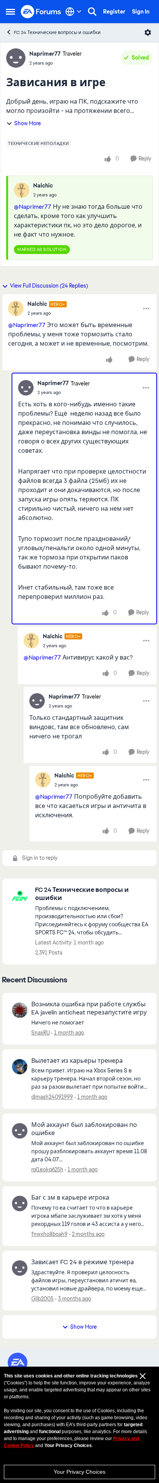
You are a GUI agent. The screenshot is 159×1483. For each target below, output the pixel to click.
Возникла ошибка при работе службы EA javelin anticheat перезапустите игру (89, 1008)
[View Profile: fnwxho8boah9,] (19, 1203)
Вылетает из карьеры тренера (77, 1061)
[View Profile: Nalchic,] (21, 190)
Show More (27, 123)
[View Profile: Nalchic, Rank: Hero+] (16, 308)
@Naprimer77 (32, 207)
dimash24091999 (52, 1096)
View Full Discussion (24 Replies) (49, 285)
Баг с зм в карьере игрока (70, 1198)
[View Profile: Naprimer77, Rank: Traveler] (15, 58)
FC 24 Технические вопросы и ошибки (57, 32)
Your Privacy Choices (79, 1472)
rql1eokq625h (47, 1169)
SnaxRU (40, 1032)
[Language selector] (73, 11)
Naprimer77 (45, 53)
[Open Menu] (147, 32)
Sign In (140, 11)
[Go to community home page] (41, 12)
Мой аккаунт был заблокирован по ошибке (84, 1129)
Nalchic (43, 185)
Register (114, 11)
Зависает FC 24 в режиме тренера (82, 1262)
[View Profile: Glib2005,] (19, 1268)
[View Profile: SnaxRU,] (19, 1010)
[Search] (92, 11)
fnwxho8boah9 (49, 1234)
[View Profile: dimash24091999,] (19, 1066)
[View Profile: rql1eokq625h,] (19, 1131)
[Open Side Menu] (10, 11)
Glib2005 (42, 1298)
